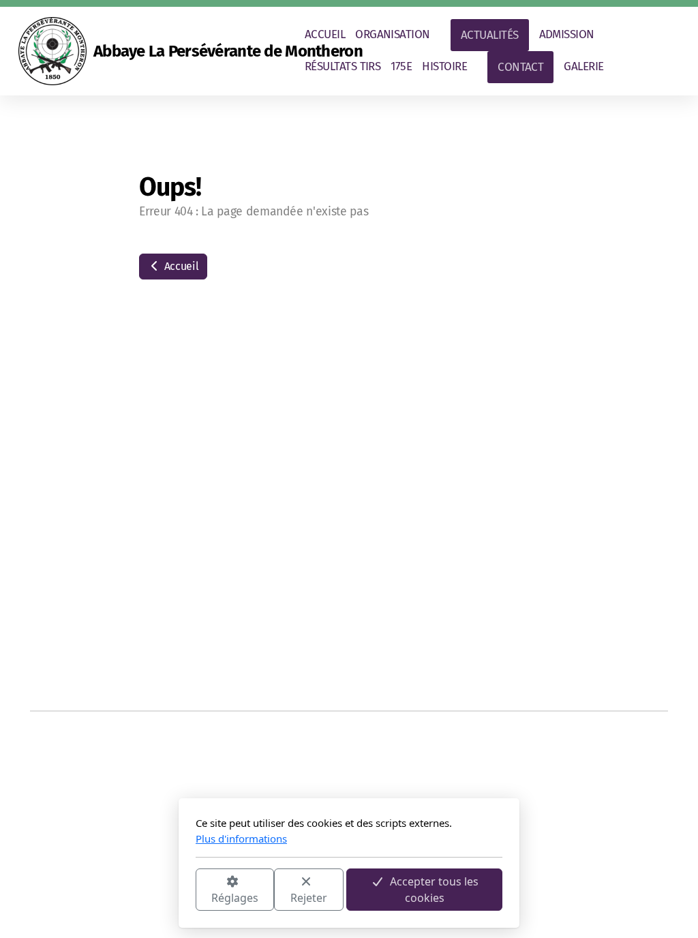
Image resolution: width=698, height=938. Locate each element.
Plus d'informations (241, 838)
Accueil (180, 266)
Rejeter (308, 897)
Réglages (234, 897)
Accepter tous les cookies (434, 889)
